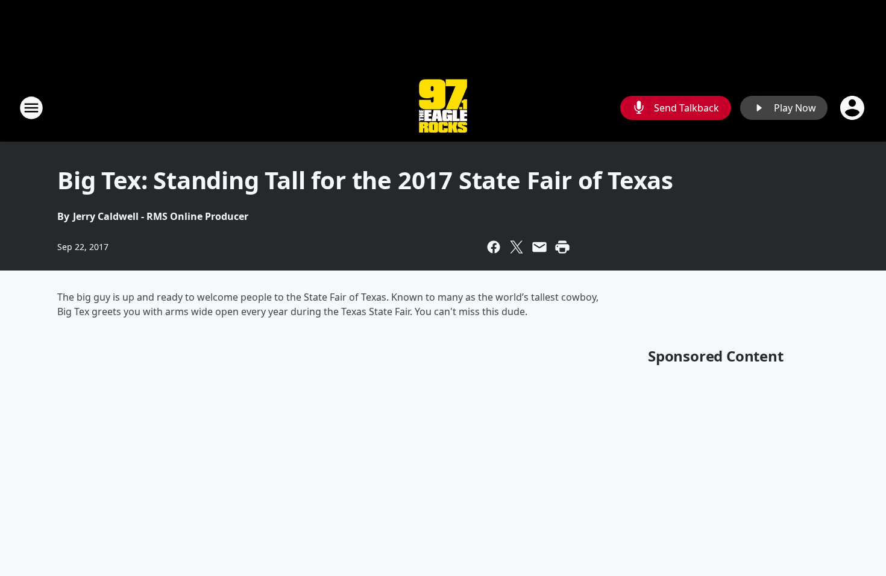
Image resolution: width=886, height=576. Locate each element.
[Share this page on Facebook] (493, 247)
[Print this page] (562, 247)
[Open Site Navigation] (31, 108)
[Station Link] (443, 107)
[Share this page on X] (516, 247)
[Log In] (853, 108)
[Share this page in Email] (539, 247)
